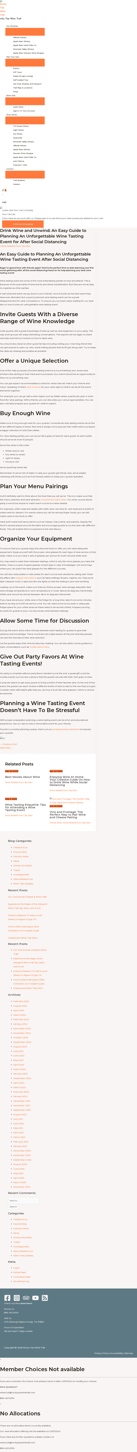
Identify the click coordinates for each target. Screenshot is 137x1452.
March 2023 (19, 1069)
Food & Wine (56, 822)
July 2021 (18, 1119)
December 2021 (21, 1101)
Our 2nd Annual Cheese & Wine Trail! (27, 897)
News (16, 861)
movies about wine (39, 647)
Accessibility (116, 1353)
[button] (19, 26)
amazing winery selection (66, 729)
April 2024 (18, 1010)
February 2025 (21, 1001)
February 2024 (21, 1019)
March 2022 (19, 1087)
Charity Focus (20, 847)
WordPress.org (21, 1281)
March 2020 (19, 1182)
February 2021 (20, 1141)
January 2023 (20, 1073)
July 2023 (18, 1051)
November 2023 (22, 1033)
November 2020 (22, 1155)
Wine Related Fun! (10, 246)
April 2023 (18, 1064)
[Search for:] (23, 1200)
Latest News (25, 1303)
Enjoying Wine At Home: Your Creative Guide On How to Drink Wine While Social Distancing (70, 781)
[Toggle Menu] (25, 31)
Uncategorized (21, 874)
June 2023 (18, 1055)
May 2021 (18, 1128)
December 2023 (22, 1028)
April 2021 (18, 1132)
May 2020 (18, 1173)
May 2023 (18, 1060)
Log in (16, 1268)
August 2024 (20, 1006)
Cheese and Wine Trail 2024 (22, 938)
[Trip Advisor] (26, 1300)
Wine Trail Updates (23, 883)
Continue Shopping (23, 224)
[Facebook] (7, 1300)
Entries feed (19, 1272)
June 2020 (18, 1169)
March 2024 (19, 1015)
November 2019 (21, 1187)
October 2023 (20, 1037)
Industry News (21, 856)
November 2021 (21, 1105)
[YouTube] (35, 1300)
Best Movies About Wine (22, 777)
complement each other (53, 499)
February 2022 (21, 1092)
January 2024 (20, 1024)
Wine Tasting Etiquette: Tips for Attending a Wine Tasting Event (25, 807)
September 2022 (22, 1078)
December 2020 (22, 1150)
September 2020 (22, 1160)
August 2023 (20, 1046)
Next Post (6, 748)
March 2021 (19, 1137)
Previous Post (8, 744)
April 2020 (18, 1178)
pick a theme (34, 387)
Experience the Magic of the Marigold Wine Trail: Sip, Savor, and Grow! (29, 962)
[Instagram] (16, 1300)
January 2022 (20, 1096)
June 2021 (18, 1123)
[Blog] (44, 1300)
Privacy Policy (101, 1353)
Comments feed (21, 1277)
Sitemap (128, 1353)
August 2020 (20, 1164)
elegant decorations (25, 578)
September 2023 (22, 1042)
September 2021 (22, 1110)
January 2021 (20, 1146)
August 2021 (19, 1114)
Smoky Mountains (22, 865)
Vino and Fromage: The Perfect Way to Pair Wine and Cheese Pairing (68, 814)
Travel (16, 870)
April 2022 (18, 1083)
